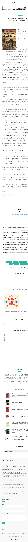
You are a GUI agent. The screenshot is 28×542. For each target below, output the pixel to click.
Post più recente (8, 284)
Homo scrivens (22, 262)
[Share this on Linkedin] (27, 268)
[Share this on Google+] (22, 268)
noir (11, 263)
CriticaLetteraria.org (16, 254)
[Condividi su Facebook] (16, 268)
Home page (19, 284)
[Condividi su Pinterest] (24, 268)
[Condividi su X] (19, 268)
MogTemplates (13, 533)
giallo (15, 262)
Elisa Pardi (20, 15)
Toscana (16, 263)
